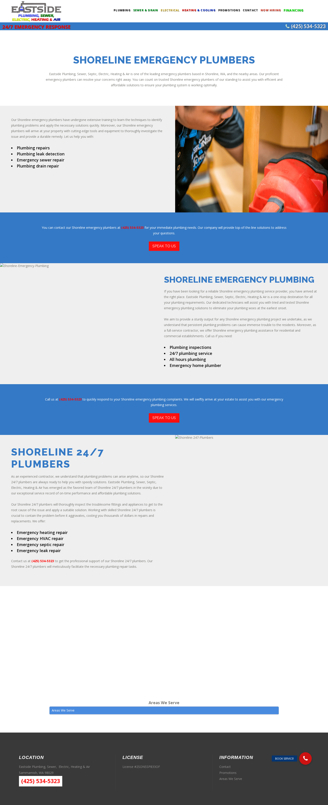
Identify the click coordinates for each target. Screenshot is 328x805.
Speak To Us (164, 246)
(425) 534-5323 (308, 26)
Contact (225, 767)
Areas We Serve (230, 779)
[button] (305, 758)
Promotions (228, 773)
